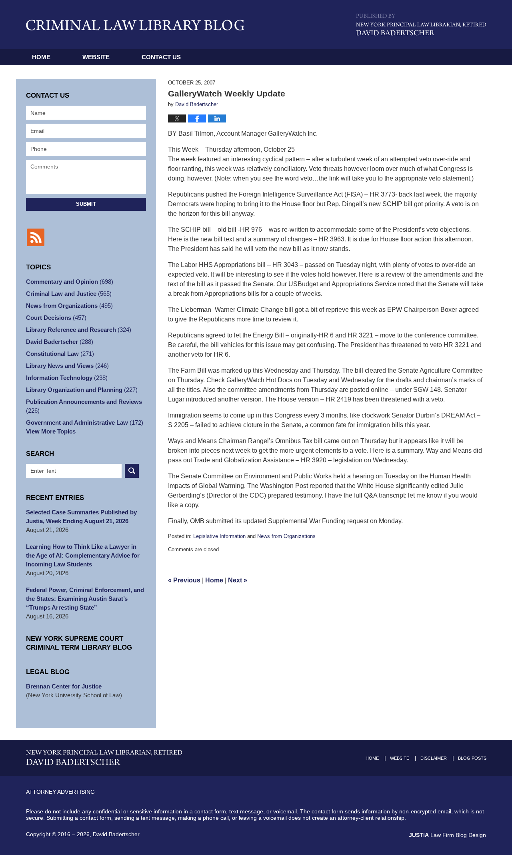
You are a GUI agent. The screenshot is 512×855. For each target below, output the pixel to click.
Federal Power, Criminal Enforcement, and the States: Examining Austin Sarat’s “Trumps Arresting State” (85, 598)
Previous (184, 580)
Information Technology (67, 377)
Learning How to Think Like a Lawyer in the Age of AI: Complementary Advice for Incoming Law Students (83, 555)
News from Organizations (286, 536)
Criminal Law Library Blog (135, 25)
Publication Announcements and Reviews (84, 406)
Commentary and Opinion (69, 281)
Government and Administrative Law (84, 422)
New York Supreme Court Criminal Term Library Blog (79, 643)
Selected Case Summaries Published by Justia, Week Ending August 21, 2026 (81, 516)
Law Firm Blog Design (447, 835)
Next (237, 580)
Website (96, 57)
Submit (86, 204)
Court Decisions (56, 317)
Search (132, 471)
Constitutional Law (60, 353)
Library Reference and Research (78, 329)
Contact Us (161, 57)
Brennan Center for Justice (64, 686)
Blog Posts (472, 758)
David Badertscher (59, 341)
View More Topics (51, 431)
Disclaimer (433, 758)
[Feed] (35, 237)
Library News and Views (67, 365)
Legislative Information (219, 536)
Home (41, 57)
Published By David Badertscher (421, 25)
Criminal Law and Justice (69, 293)
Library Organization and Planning (82, 389)
